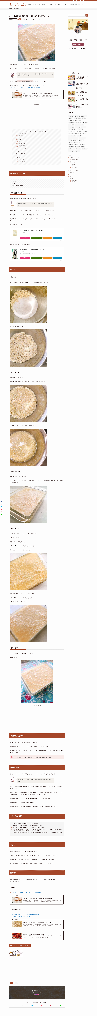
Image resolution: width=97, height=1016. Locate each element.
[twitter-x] (75, 0)
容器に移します (22, 143)
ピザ (84, 133)
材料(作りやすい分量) (21, 133)
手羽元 (76, 142)
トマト (71, 133)
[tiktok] (79, 0)
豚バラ (77, 146)
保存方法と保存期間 (21, 149)
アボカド (71, 122)
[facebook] (73, 0)
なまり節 (71, 120)
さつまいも (77, 118)
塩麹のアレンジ (22, 161)
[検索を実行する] (86, 15)
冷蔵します (21, 146)
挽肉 (81, 142)
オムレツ (78, 122)
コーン (77, 127)
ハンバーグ (78, 133)
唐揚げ (81, 140)
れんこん (78, 120)
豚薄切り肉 (72, 148)
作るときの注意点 (20, 153)
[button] (13, 1006)
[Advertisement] (37, 115)
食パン (78, 148)
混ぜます (20, 139)
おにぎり (71, 116)
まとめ (17, 155)
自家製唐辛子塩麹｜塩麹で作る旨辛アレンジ (22, 916)
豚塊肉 (83, 146)
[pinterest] (82, 0)
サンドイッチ (72, 129)
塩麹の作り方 (21, 159)
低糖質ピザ (83, 137)
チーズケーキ (78, 131)
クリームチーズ (79, 124)
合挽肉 (75, 140)
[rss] (87, 0)
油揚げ (76, 144)
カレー (84, 122)
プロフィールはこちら (78, 44)
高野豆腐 (84, 148)
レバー (79, 135)
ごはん (71, 118)
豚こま (82, 144)
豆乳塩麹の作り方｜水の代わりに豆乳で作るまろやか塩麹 (25, 914)
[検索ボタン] (86, 4)
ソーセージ (80, 129)
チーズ (71, 131)
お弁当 (77, 116)
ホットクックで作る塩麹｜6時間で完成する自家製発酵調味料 (25, 87)
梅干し (71, 144)
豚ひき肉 (71, 146)
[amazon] (85, 0)
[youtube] (84, 0)
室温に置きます (22, 145)
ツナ (85, 131)
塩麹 (20, 19)
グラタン (71, 127)
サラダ (83, 127)
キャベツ (71, 124)
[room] (80, 0)
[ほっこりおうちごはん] (17, 4)
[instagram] (77, 0)
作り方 (17, 138)
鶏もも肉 (71, 151)
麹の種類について (22, 135)
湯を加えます (21, 141)
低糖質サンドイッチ (73, 137)
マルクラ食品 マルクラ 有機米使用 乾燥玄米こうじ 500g (33, 249)
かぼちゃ (84, 116)
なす (84, 118)
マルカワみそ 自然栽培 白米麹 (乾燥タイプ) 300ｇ (31, 230)
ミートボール (72, 135)
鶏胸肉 (78, 151)
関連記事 (18, 157)
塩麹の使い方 (19, 151)
